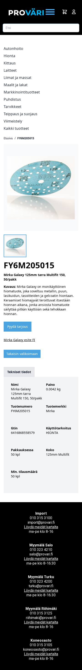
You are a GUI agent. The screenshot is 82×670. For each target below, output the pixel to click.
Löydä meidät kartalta (41, 527)
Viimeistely (13, 121)
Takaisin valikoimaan (22, 354)
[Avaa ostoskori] (64, 12)
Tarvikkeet (12, 106)
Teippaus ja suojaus (20, 113)
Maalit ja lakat (16, 84)
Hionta (9, 55)
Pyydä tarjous (17, 326)
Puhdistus (12, 99)
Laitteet (10, 70)
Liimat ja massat (17, 77)
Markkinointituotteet (22, 92)
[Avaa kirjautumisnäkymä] (74, 12)
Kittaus (10, 63)
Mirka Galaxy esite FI (19, 340)
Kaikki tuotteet (16, 128)
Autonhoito (13, 48)
